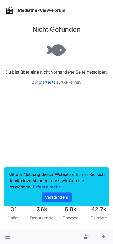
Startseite (47, 82)
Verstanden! (56, 197)
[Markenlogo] (9, 10)
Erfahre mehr (46, 187)
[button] (7, 236)
